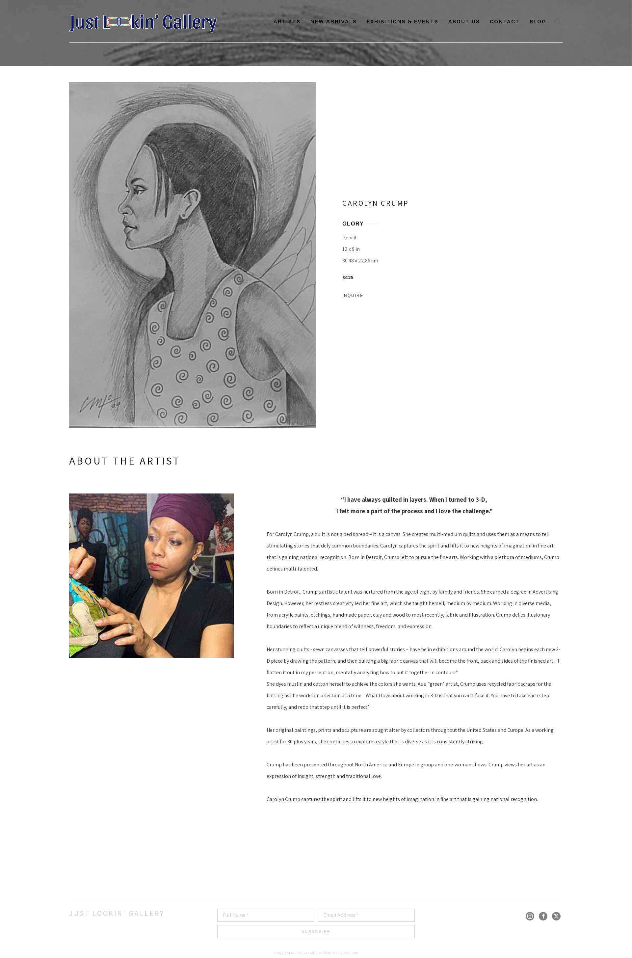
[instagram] (530, 916)
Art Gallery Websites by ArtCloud (331, 953)
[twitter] (556, 916)
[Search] (558, 21)
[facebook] (543, 916)
